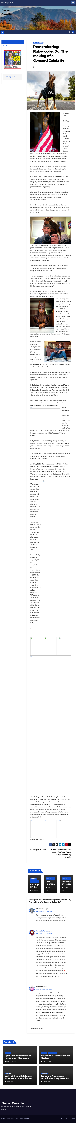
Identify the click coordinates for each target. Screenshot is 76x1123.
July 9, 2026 (9, 1081)
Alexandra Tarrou (42, 931)
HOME (73, 1119)
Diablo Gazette (12, 1103)
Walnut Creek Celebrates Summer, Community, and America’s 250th (19, 1078)
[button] (69, 32)
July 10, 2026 (47, 1061)
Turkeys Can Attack (39, 850)
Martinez (44, 1053)
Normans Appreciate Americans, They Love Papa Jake (56, 1078)
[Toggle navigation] (36, 32)
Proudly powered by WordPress (10, 1118)
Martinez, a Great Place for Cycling (55, 1056)
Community (33, 878)
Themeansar (4, 1119)
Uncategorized (52, 1053)
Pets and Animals (38, 42)
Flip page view (10, 77)
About (67, 1119)
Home (63, 1119)
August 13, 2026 (11, 1061)
